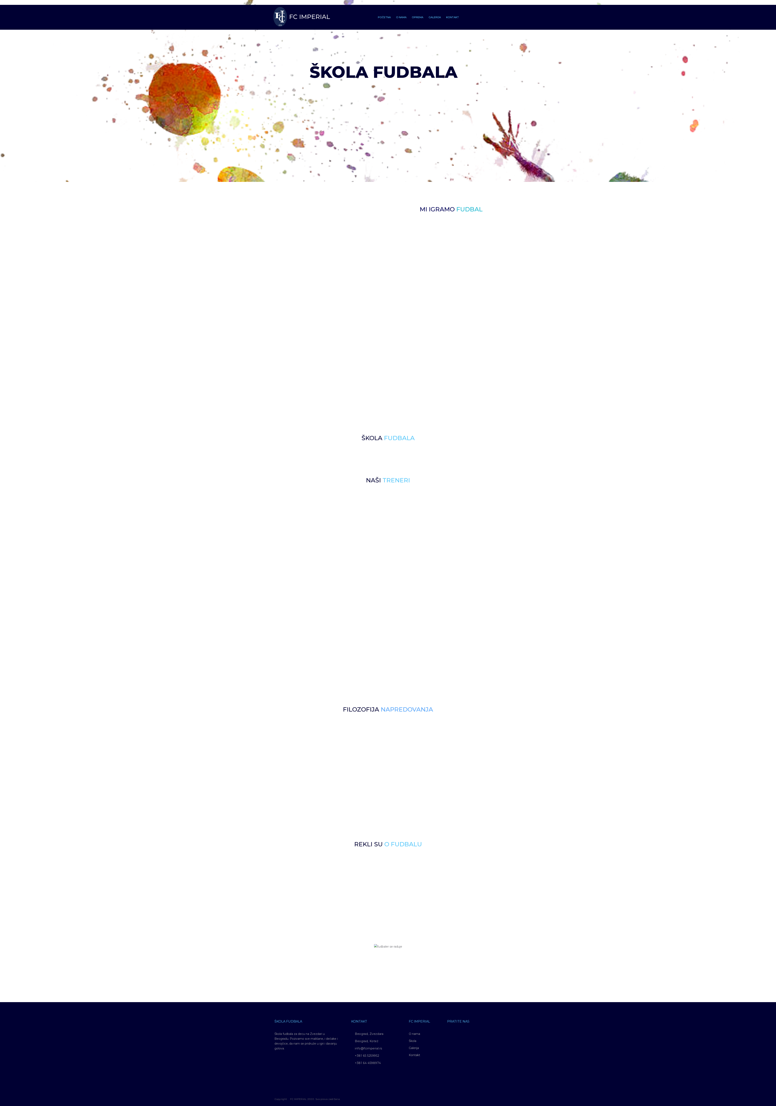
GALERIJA (435, 17)
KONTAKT (452, 17)
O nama (414, 1034)
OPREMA (417, 17)
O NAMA (401, 17)
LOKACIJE (465, 267)
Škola (412, 1041)
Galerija (414, 1048)
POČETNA (384, 17)
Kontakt (414, 1055)
